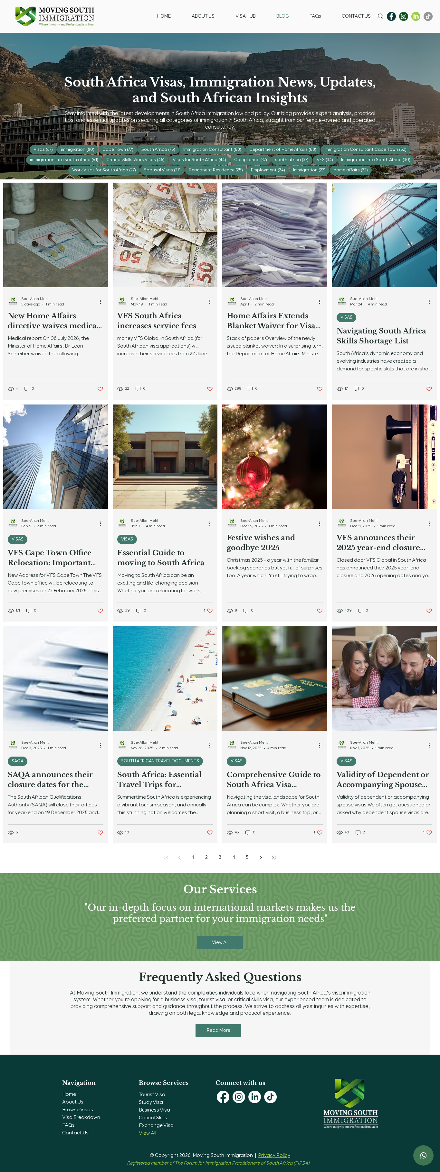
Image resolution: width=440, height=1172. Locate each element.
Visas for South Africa (201, 159)
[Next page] (260, 857)
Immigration (311, 170)
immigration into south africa (66, 159)
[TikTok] (428, 16)
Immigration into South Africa (377, 159)
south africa (293, 159)
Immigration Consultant (214, 149)
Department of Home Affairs (284, 149)
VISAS (346, 317)
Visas (45, 149)
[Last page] (274, 857)
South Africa (160, 149)
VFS (327, 159)
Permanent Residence (218, 170)
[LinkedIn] (254, 1097)
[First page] (166, 857)
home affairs (353, 170)
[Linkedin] (415, 16)
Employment (270, 170)
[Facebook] (391, 16)
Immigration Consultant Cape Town (367, 149)
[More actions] (102, 301)
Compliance (252, 159)
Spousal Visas (164, 170)
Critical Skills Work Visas (137, 159)
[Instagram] (403, 16)
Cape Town (119, 149)
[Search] (380, 16)
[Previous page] (179, 857)
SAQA (18, 761)
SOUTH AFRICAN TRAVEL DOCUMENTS (160, 761)
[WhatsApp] (423, 1155)
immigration (79, 149)
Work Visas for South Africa (106, 170)
